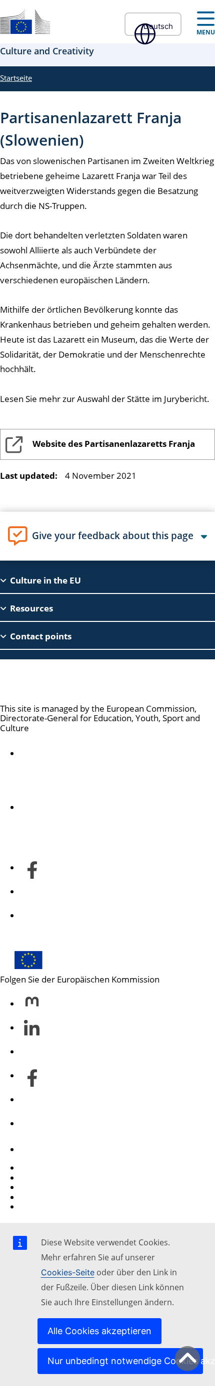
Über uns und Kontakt (62, 807)
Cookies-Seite (67, 1272)
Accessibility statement (65, 754)
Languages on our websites (73, 1178)
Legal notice (43, 1206)
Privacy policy (46, 1197)
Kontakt (35, 1149)
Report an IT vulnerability (69, 1168)
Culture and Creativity (74, 681)
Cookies (35, 1187)
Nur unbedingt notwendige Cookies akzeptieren (125, 1361)
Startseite (16, 78)
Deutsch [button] (158, 26)
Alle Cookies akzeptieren (100, 1331)
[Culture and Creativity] (25, 21)
